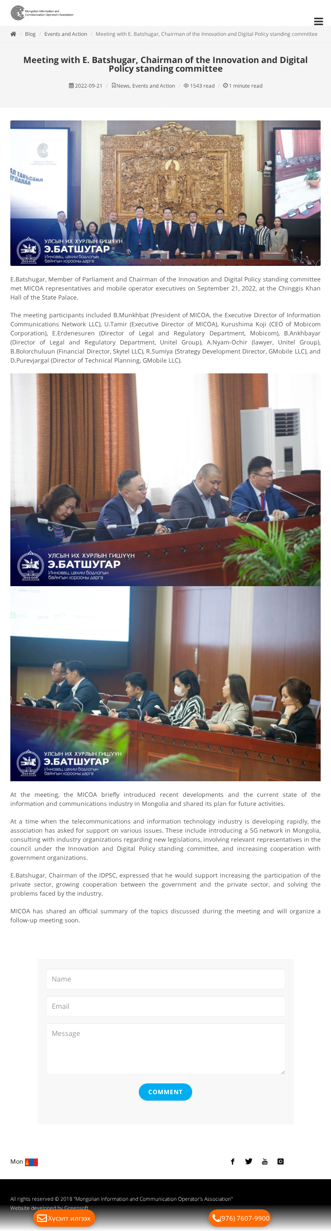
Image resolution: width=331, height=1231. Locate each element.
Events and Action (65, 34)
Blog (30, 34)
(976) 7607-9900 (245, 1218)
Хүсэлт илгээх (69, 1218)
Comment (165, 1092)
